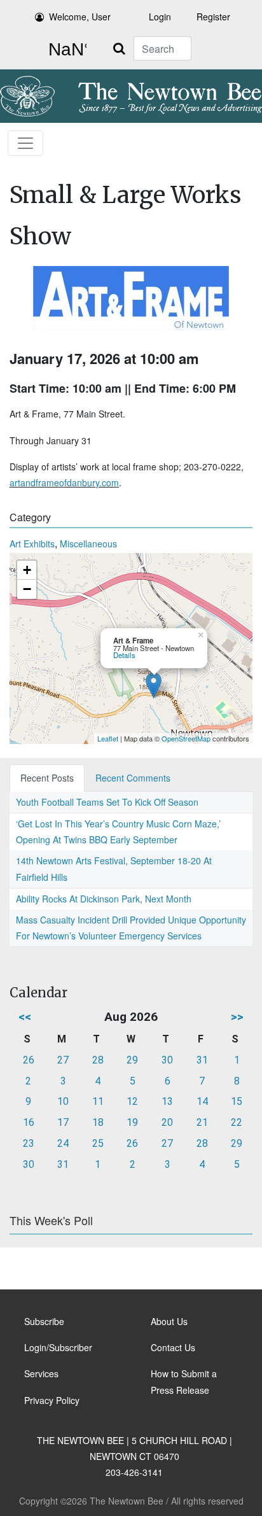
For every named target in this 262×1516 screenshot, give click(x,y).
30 (167, 1060)
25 (98, 1143)
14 (202, 1101)
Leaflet (107, 738)
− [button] (27, 589)
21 (202, 1122)
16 (28, 1122)
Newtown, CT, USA (64, 50)
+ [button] (27, 570)
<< (24, 1016)
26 (28, 1060)
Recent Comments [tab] (132, 777)
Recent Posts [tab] (47, 777)
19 (132, 1122)
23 (28, 1143)
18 (98, 1122)
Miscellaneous (88, 543)
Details (124, 655)
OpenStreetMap (186, 738)
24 (63, 1143)
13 (167, 1101)
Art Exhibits (32, 543)
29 (132, 1060)
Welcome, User (80, 16)
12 (132, 1101)
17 (63, 1122)
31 (202, 1060)
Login (160, 16)
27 (63, 1060)
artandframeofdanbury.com (64, 482)
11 (98, 1101)
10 (63, 1101)
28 (98, 1060)
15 (236, 1101)
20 (167, 1122)
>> (237, 1016)
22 (236, 1122)
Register (213, 16)
